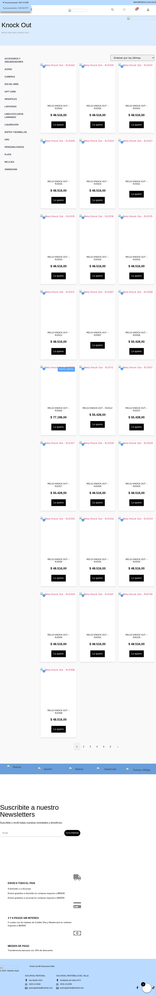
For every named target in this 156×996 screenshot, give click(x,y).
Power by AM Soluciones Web (42, 966)
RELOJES (12, 33)
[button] (112, 9)
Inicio (4, 33)
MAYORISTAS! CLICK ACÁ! (144, 2)
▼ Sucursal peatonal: (15, 3)
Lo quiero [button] (58, 124)
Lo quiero (136, 194)
